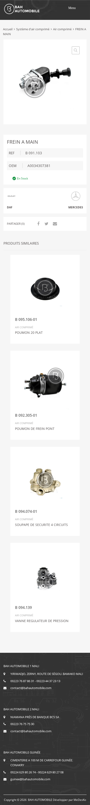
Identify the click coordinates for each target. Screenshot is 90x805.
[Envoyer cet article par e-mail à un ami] (54, 224)
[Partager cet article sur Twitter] (46, 224)
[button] (72, 8)
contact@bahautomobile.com (30, 688)
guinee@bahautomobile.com (30, 779)
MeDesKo (80, 800)
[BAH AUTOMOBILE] (21, 13)
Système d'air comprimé (32, 29)
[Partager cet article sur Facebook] (38, 224)
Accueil (7, 29)
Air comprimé (62, 29)
